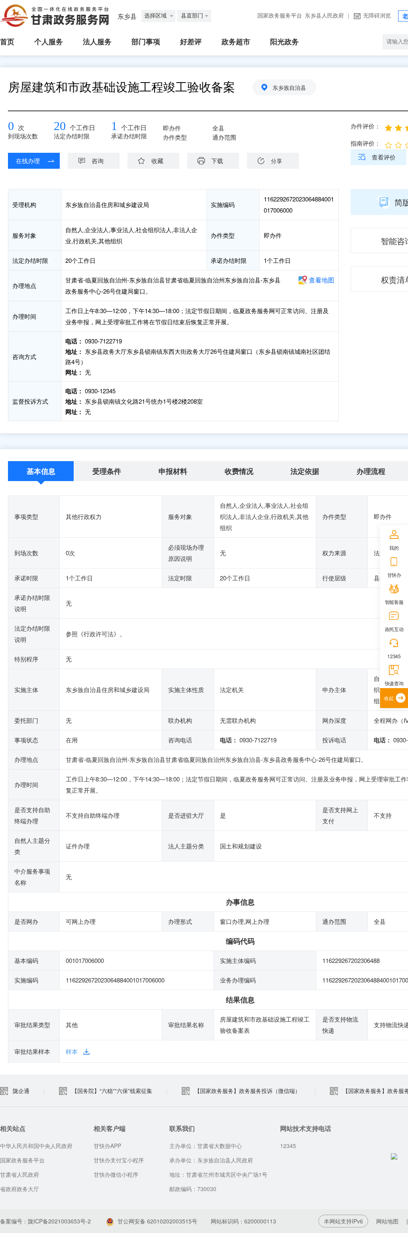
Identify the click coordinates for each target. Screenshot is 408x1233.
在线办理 (28, 160)
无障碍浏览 (377, 16)
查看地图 (321, 279)
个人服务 (48, 42)
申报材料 (173, 471)
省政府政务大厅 (19, 1189)
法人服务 (97, 42)
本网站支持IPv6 (343, 1221)
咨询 (98, 160)
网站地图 (387, 1221)
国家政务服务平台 (279, 16)
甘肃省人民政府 (19, 1174)
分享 (276, 161)
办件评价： (366, 126)
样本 (72, 1051)
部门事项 (145, 42)
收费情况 (239, 471)
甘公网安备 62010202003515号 (157, 1221)
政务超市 (236, 42)
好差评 (191, 42)
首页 (7, 42)
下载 (217, 160)
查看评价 (384, 157)
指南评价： (366, 143)
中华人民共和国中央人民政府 (36, 1146)
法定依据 (304, 471)
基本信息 (41, 471)
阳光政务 (284, 42)
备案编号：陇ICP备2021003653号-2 (45, 1221)
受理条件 (106, 471)
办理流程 (371, 471)
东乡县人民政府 (324, 16)
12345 (393, 656)
